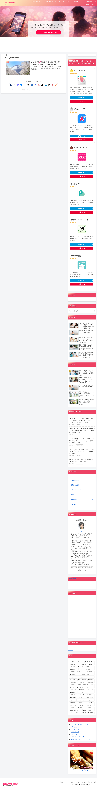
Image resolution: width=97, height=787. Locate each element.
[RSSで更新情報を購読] (56, 84)
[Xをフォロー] (14, 84)
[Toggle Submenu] (92, 480)
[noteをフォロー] (49, 84)
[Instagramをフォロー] (35, 84)
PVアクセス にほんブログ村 (79, 724)
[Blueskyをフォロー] (21, 84)
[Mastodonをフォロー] (17, 84)
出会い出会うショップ (77, 737)
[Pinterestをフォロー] (52, 84)
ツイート (70, 650)
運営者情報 (92, 782)
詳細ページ (81, 97)
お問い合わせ (84, 782)
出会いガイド (75, 732)
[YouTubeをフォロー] (38, 84)
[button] (94, 311)
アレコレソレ (75, 729)
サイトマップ (64, 782)
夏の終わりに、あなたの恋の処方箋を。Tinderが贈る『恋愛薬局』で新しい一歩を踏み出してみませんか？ (82, 451)
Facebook (72, 578)
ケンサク (82, 531)
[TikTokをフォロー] (42, 84)
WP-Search (74, 727)
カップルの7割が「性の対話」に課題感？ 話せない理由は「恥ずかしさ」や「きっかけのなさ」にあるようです (81, 440)
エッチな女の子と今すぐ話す (48, 32)
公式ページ (81, 101)
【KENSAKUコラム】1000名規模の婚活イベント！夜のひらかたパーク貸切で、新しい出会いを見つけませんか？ (82, 430)
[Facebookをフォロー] (24, 84)
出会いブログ (75, 734)
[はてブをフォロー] (31, 84)
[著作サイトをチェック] (10, 84)
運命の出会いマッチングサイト (80, 739)
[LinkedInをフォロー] (45, 84)
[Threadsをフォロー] (28, 84)
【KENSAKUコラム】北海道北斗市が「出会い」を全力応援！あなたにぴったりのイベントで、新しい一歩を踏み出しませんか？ (82, 420)
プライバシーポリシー (74, 782)
